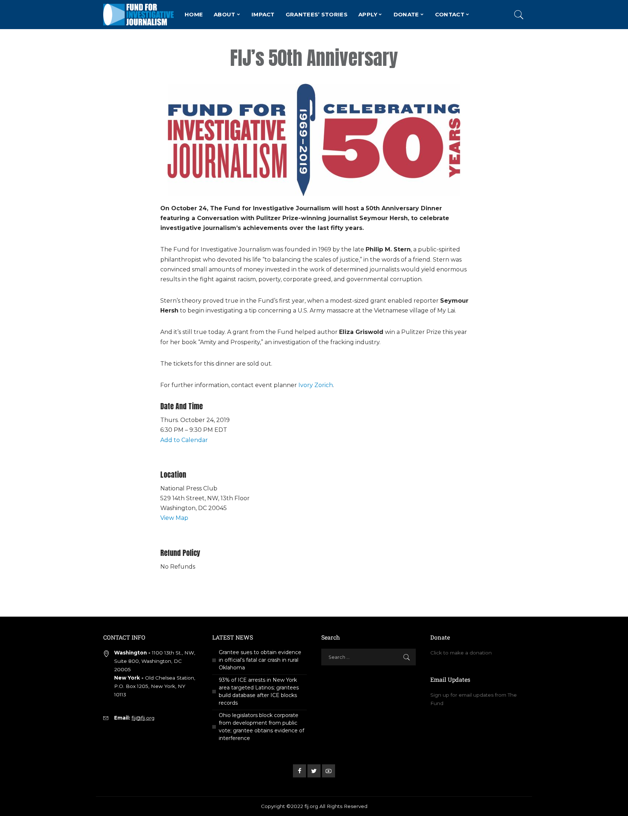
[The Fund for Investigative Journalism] (138, 14)
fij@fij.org (143, 718)
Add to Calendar (184, 440)
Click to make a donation (461, 653)
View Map (174, 517)
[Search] (519, 14)
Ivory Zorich (315, 385)
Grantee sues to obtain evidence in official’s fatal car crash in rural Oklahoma (260, 660)
